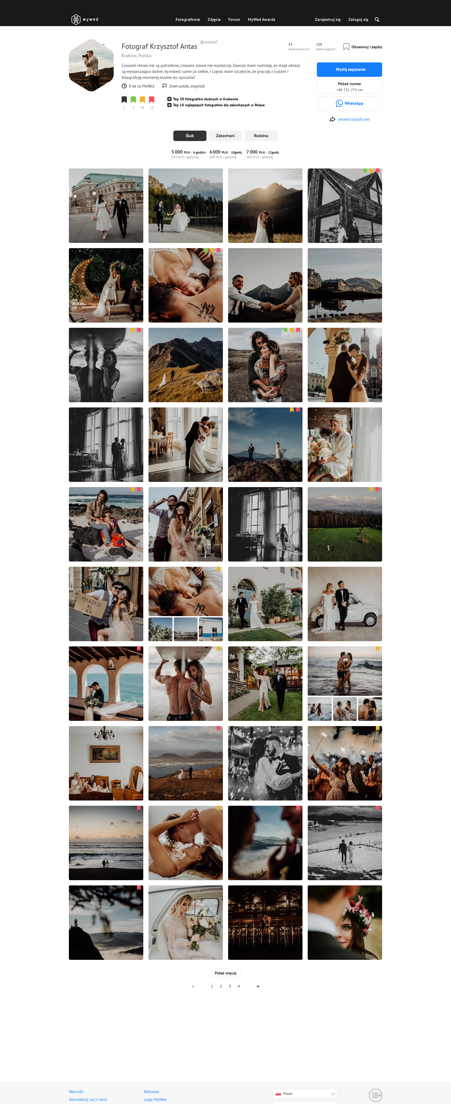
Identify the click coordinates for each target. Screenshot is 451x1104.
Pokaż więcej (225, 973)
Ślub (190, 135)
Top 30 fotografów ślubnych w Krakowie (205, 99)
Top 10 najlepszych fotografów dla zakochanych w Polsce (219, 105)
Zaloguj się (358, 19)
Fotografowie (188, 19)
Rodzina (261, 135)
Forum (234, 19)
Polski (288, 1093)
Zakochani (225, 135)
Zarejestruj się (328, 19)
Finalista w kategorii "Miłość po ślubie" (153, 116)
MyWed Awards (261, 19)
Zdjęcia (214, 19)
